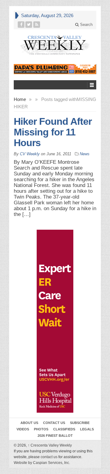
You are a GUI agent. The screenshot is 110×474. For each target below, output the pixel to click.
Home (20, 99)
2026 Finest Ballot (55, 435)
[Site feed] (37, 24)
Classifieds (64, 429)
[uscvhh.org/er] (55, 321)
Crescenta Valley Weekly (50, 445)
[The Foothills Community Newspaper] (55, 45)
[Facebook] (21, 24)
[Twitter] (29, 24)
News (85, 154)
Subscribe (80, 423)
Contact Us (54, 423)
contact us (49, 457)
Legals (87, 429)
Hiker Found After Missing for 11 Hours (53, 132)
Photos (41, 429)
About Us (29, 423)
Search (86, 24)
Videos (22, 429)
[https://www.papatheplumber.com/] (55, 69)
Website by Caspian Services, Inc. (42, 463)
